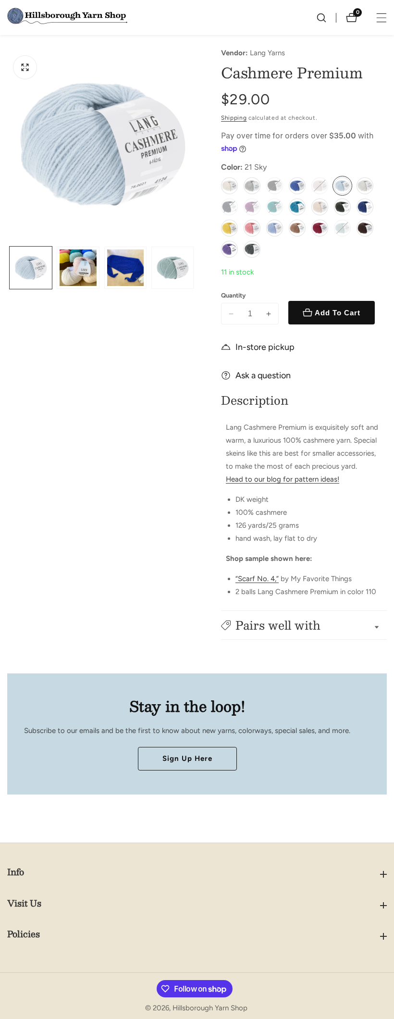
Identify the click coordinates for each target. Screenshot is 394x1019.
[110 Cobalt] (365, 207)
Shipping (234, 117)
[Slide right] (193, 268)
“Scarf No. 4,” (257, 578)
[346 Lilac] (229, 249)
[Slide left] (11, 268)
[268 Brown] (365, 228)
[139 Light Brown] (297, 228)
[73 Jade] (274, 207)
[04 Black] (274, 185)
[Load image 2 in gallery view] (78, 268)
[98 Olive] (342, 207)
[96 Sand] (319, 207)
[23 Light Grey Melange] (365, 185)
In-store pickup (265, 347)
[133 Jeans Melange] (274, 228)
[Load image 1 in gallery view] (31, 268)
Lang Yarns (267, 53)
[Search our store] (326, 18)
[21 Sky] (342, 185)
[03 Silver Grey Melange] (252, 185)
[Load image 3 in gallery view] (125, 268)
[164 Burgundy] (319, 228)
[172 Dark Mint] (342, 228)
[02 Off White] (229, 185)
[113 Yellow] (229, 228)
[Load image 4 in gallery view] (172, 268)
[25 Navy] (229, 207)
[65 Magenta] (252, 207)
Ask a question (263, 375)
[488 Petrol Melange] (252, 249)
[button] (304, 625)
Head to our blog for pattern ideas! (282, 479)
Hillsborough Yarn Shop (209, 1008)
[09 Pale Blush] (319, 185)
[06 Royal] (297, 185)
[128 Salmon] (252, 228)
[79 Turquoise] (297, 207)
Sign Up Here (187, 758)
